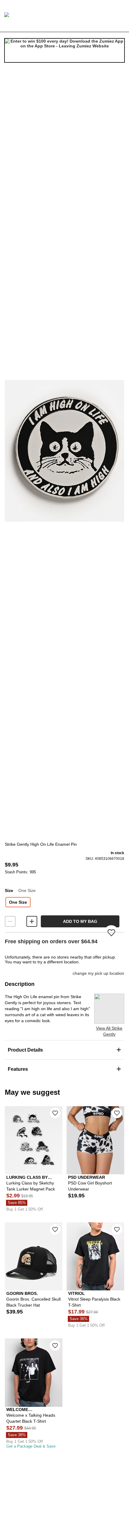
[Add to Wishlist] (55, 1113)
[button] (64, 451)
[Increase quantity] (31, 921)
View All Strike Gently (109, 1031)
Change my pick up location (98, 973)
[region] (64, 451)
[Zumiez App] (64, 50)
